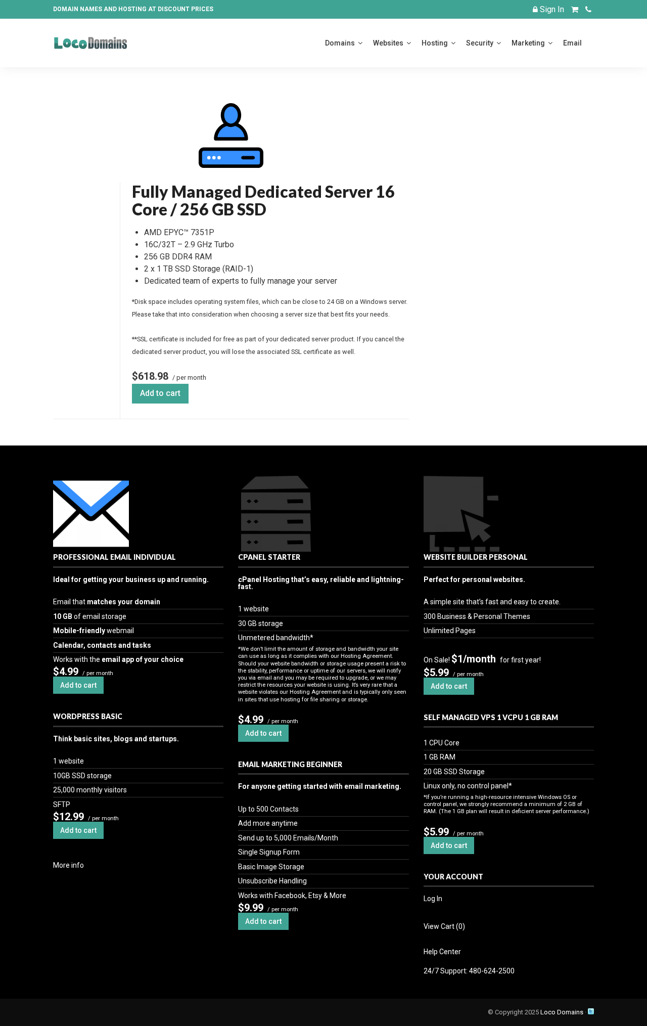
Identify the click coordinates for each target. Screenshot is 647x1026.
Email (572, 43)
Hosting (435, 43)
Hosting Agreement (366, 656)
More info (68, 865)
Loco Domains (561, 1012)
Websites (388, 43)
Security (479, 43)
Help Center (442, 952)
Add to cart (160, 393)
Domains (340, 43)
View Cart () (444, 926)
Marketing (528, 43)
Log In (433, 899)
